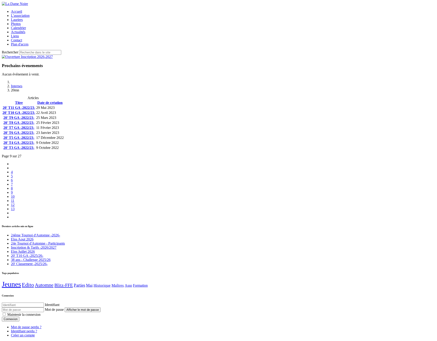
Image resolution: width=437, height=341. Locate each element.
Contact (16, 40)
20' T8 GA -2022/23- (18, 123)
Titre (19, 103)
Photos (16, 24)
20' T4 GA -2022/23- (18, 143)
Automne (44, 285)
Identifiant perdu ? (24, 331)
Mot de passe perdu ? (26, 327)
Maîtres (118, 285)
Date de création (50, 103)
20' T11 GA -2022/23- (19, 108)
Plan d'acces (19, 44)
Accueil (16, 11)
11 (12, 201)
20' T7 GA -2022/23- (18, 128)
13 (13, 209)
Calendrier (18, 28)
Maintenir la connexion (24, 314)
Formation (140, 285)
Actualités (18, 32)
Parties (79, 285)
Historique (102, 285)
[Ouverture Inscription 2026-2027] (27, 57)
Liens (15, 36)
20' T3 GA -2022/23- (18, 148)
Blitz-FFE (63, 285)
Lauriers (17, 20)
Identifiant (52, 305)
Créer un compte (23, 335)
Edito (28, 285)
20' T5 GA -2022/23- (18, 138)
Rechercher (10, 52)
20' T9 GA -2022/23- (18, 118)
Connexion (11, 319)
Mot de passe (54, 309)
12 (13, 205)
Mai (89, 285)
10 (13, 196)
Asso (128, 285)
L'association (20, 16)
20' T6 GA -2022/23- (18, 133)
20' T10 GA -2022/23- (19, 113)
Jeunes (11, 284)
